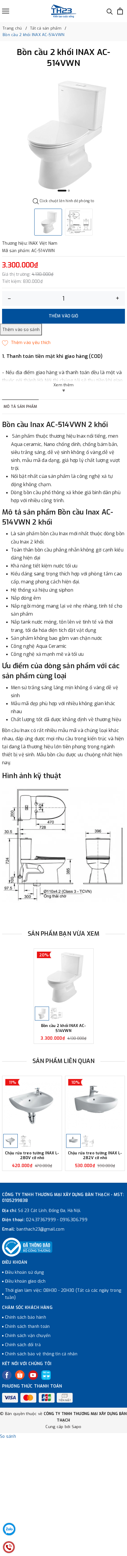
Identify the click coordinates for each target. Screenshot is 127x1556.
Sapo (77, 1426)
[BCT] (27, 1247)
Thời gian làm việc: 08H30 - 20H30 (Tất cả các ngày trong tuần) (63, 1294)
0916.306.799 (73, 1220)
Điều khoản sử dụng (24, 1272)
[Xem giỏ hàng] (120, 11)
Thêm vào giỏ (63, 316)
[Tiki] (46, 1375)
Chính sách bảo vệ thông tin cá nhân (41, 1354)
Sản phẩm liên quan (63, 1061)
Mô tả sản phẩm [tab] (20, 406)
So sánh (8, 1436)
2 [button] (69, 191)
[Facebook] (7, 1375)
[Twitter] (20, 1375)
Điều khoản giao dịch (25, 1281)
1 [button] (62, 191)
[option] (63, 134)
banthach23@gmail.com (40, 1229)
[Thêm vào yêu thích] (26, 342)
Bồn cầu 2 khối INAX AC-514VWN (63, 1028)
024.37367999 (41, 1220)
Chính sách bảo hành (25, 1317)
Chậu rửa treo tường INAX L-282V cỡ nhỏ (95, 1156)
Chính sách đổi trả (23, 1345)
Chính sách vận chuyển (28, 1335)
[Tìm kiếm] (110, 11)
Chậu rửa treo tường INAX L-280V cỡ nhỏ (32, 1156)
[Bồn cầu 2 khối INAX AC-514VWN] (63, 977)
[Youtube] (33, 1375)
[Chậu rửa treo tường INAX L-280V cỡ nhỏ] (32, 1104)
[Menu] (5, 11)
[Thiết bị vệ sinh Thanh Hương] (63, 11)
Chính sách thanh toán (27, 1326)
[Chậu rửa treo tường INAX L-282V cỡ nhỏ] (95, 1104)
